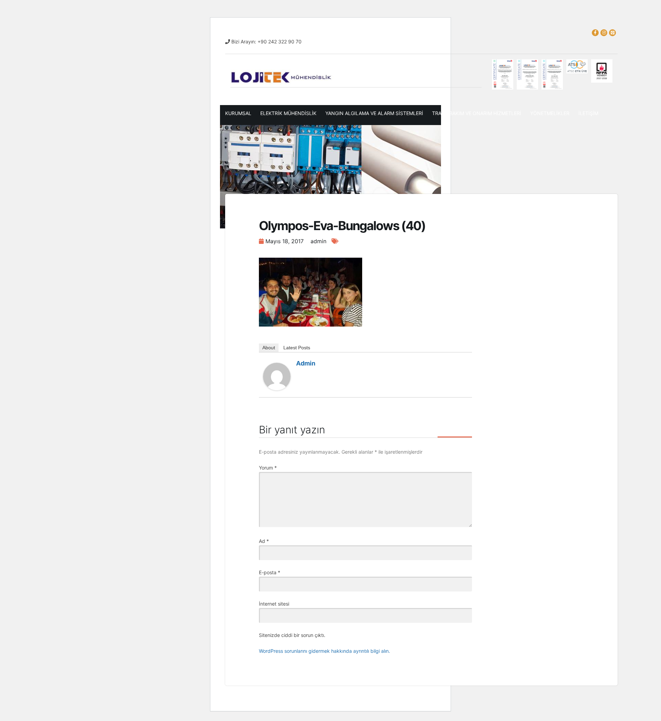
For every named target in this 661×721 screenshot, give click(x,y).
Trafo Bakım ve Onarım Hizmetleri (476, 113)
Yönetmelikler (549, 113)
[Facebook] (595, 32)
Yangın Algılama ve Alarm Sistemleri (374, 113)
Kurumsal (238, 113)
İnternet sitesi (274, 604)
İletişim (588, 113)
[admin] (277, 376)
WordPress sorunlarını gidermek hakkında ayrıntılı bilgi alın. (324, 651)
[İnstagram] (603, 32)
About (268, 347)
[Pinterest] (612, 32)
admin (305, 363)
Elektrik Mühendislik (288, 113)
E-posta (269, 572)
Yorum (268, 468)
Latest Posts (296, 347)
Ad (264, 541)
